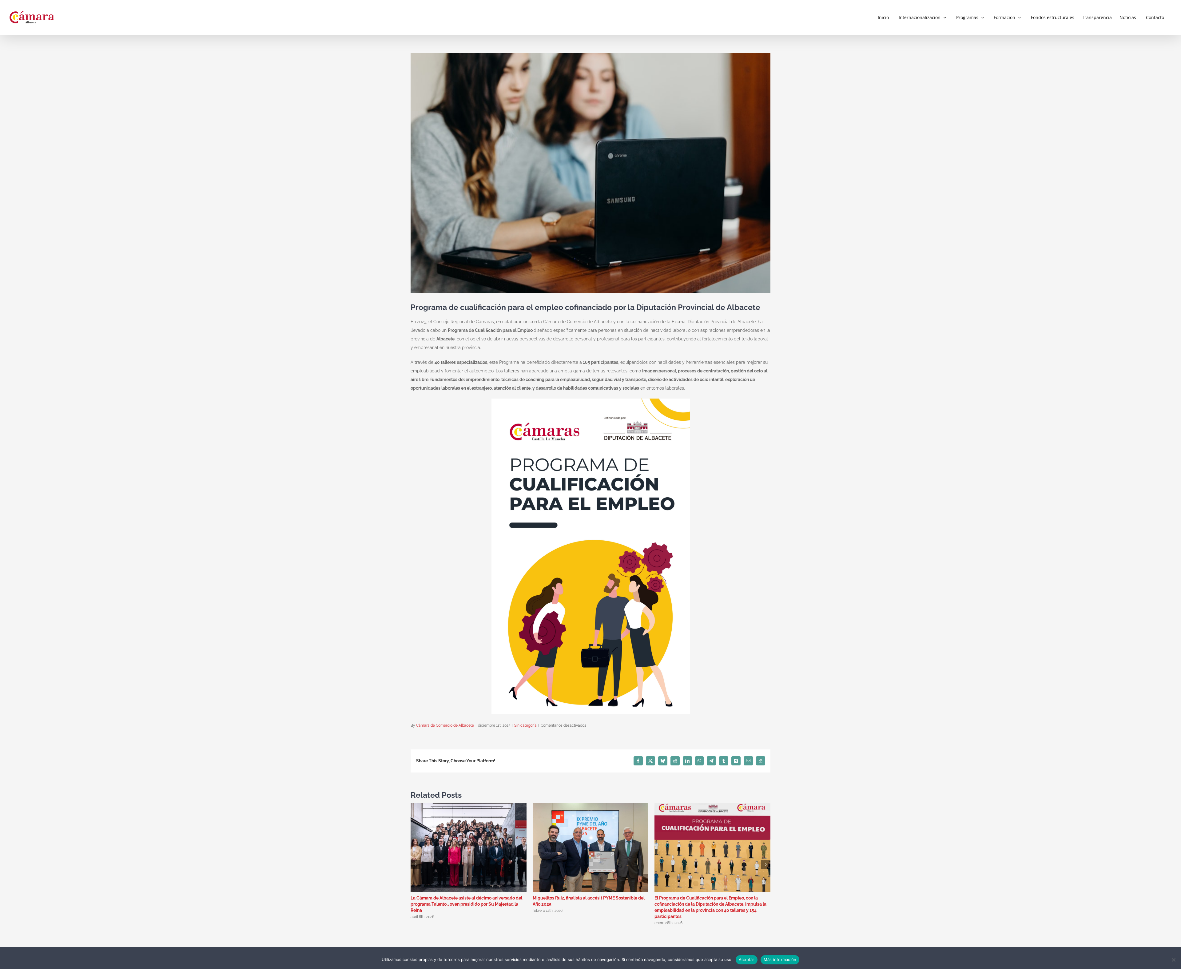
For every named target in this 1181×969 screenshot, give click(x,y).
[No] (1173, 960)
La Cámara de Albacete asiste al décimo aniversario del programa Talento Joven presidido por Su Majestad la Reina (466, 904)
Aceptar (746, 959)
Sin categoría (525, 725)
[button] (415, 864)
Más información (780, 959)
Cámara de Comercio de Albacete (445, 725)
